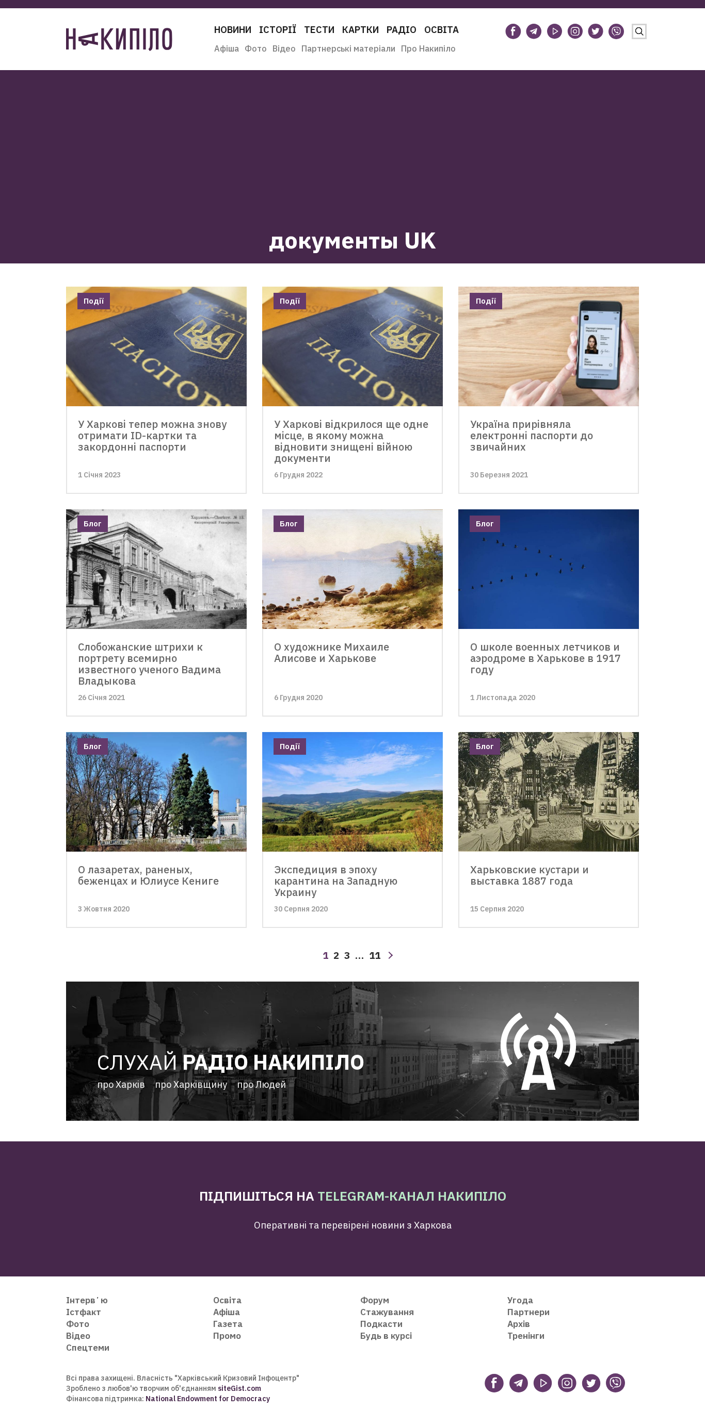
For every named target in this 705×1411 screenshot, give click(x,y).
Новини (232, 30)
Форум (374, 1300)
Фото (256, 48)
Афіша (226, 48)
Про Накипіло (428, 48)
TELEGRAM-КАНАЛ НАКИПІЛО (411, 1195)
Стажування (387, 1312)
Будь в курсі (386, 1335)
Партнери (528, 1312)
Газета (228, 1324)
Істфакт (83, 1312)
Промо (227, 1335)
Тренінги (525, 1335)
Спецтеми (87, 1347)
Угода (520, 1300)
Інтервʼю (87, 1300)
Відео (284, 48)
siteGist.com (239, 1388)
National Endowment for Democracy (207, 1398)
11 (374, 955)
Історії (277, 30)
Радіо (401, 30)
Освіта (441, 30)
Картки (360, 30)
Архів (518, 1324)
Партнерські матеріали (348, 48)
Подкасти (381, 1324)
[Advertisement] (352, 142)
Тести (319, 30)
